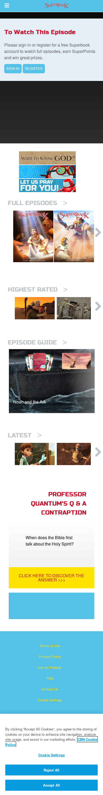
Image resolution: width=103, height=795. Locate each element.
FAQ (49, 678)
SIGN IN (12, 68)
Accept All (51, 785)
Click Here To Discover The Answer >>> (51, 578)
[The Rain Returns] (77, 454)
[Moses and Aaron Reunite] (35, 308)
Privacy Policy (50, 656)
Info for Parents (50, 667)
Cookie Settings (50, 699)
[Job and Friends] (77, 308)
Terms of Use (50, 645)
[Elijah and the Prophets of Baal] (35, 454)
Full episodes (37, 203)
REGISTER (34, 68)
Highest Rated (38, 289)
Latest (25, 435)
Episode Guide (37, 342)
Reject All (51, 770)
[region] (51, 754)
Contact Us (49, 689)
